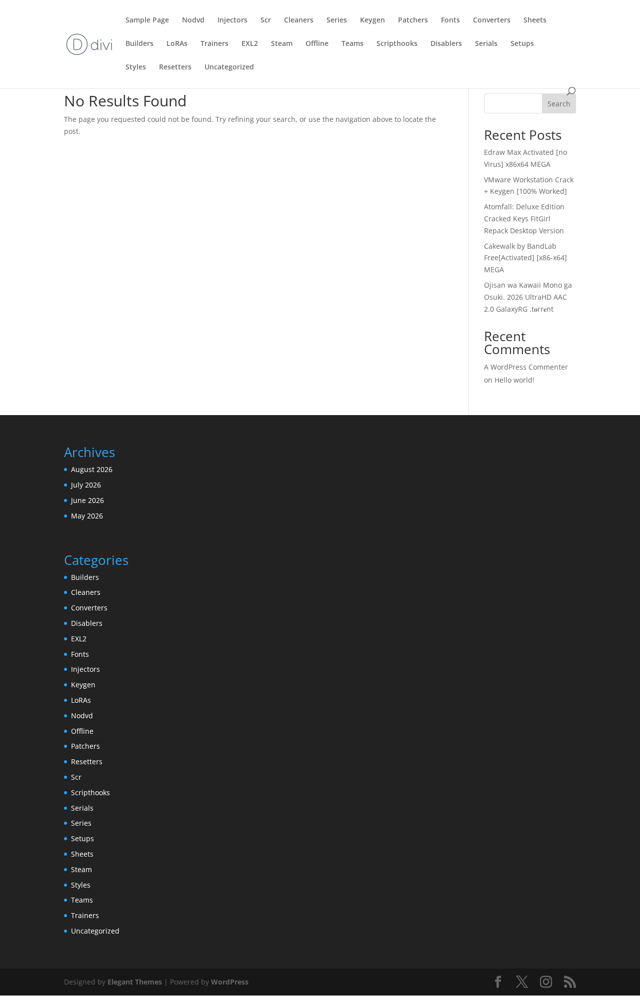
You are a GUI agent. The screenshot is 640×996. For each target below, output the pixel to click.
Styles (136, 67)
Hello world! (514, 380)
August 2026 (91, 469)
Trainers (214, 44)
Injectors (233, 20)
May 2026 (87, 515)
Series (336, 20)
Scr (265, 20)
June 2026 (87, 500)
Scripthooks (397, 44)
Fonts (450, 20)
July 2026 (86, 485)
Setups (522, 44)
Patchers (413, 20)
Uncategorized (229, 67)
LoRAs (177, 44)
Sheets (535, 20)
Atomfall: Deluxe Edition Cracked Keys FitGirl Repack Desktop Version (524, 218)
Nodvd (193, 20)
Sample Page (147, 20)
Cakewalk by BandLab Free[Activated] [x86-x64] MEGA (525, 258)
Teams (353, 44)
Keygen (372, 20)
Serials (486, 44)
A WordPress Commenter (526, 367)
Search (559, 103)
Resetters (175, 67)
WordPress (229, 982)
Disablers (446, 44)
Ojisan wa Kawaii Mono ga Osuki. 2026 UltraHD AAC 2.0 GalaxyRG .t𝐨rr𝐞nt (528, 297)
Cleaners (299, 20)
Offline (317, 44)
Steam (281, 44)
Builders (140, 44)
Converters (491, 20)
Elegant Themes (135, 982)
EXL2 (250, 44)
